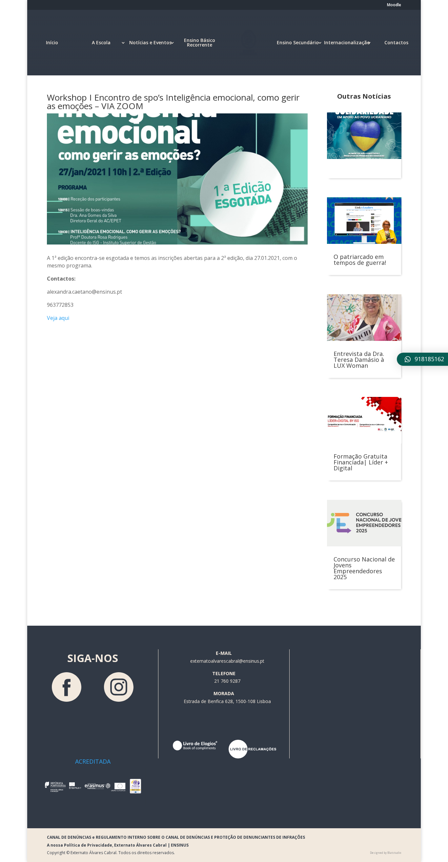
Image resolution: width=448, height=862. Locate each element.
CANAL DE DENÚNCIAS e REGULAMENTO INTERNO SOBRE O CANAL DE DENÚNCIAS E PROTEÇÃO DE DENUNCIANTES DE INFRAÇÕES (176, 837)
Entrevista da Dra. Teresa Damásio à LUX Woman (359, 359)
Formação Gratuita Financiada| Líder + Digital (361, 462)
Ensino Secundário (298, 42)
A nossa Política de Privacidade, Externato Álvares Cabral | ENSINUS (118, 845)
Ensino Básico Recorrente (199, 42)
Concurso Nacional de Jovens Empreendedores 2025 (364, 568)
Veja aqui (58, 318)
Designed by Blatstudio (385, 852)
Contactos (396, 42)
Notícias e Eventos (150, 42)
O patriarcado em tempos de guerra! (360, 259)
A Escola (101, 42)
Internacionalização (347, 42)
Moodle (394, 5)
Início (52, 42)
